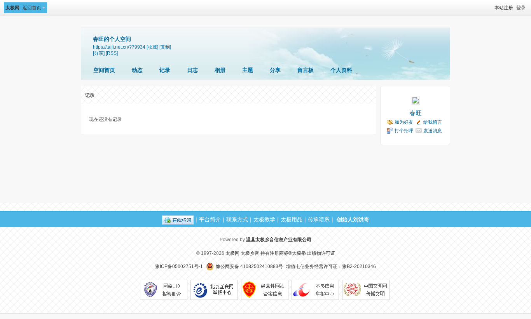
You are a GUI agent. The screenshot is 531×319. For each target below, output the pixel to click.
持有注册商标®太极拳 (283, 253)
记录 (164, 70)
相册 (220, 70)
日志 (192, 70)
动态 (137, 70)
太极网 (12, 8)
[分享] (99, 53)
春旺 (415, 113)
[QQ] (178, 219)
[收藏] (152, 46)
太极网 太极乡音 (242, 253)
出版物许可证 (321, 253)
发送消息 (432, 130)
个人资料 (341, 70)
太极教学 (264, 219)
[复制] (165, 46)
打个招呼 (404, 130)
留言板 (305, 70)
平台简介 (210, 219)
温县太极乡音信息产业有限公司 (278, 239)
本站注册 (503, 8)
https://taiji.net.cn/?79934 (119, 46)
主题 (247, 70)
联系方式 (237, 219)
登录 (521, 8)
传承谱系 (319, 219)
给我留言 (432, 122)
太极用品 (291, 219)
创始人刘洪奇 (353, 219)
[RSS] (112, 53)
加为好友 (404, 122)
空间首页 (104, 70)
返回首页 (32, 8)
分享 (275, 70)
